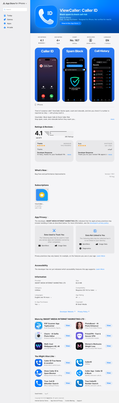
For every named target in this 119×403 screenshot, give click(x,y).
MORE (69, 154)
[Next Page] (116, 40)
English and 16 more (42, 297)
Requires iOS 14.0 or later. (85, 290)
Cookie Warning (69, 400)
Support (79, 400)
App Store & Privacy (57, 400)
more (112, 119)
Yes (36, 304)
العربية (46, 393)
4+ (77, 297)
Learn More (101, 256)
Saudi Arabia (38, 393)
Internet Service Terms (41, 400)
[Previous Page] (32, 40)
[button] (15, 15)
